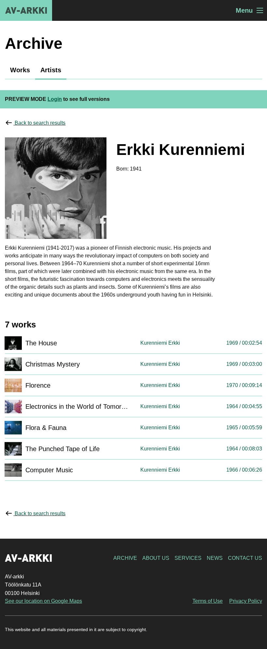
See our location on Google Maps (43, 601)
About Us (155, 558)
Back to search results (40, 123)
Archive (125, 558)
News (215, 558)
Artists (50, 70)
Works (20, 70)
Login (55, 99)
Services (188, 558)
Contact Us (245, 558)
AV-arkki (26, 10)
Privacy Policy (245, 601)
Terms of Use (207, 601)
